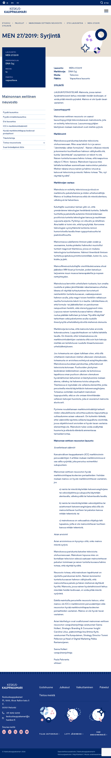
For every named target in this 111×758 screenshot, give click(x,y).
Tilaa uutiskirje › (49, 734)
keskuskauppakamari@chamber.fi (18, 718)
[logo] (15, 10)
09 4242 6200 (13, 713)
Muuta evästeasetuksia (93, 754)
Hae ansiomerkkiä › (98, 733)
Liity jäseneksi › (74, 734)
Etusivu (6, 23)
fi (7, 3)
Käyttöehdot (78, 754)
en (12, 3)
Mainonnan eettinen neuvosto (45, 23)
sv (18, 3)
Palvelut (19, 23)
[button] (104, 2)
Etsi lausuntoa (75, 23)
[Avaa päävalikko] (106, 10)
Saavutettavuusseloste (67, 751)
